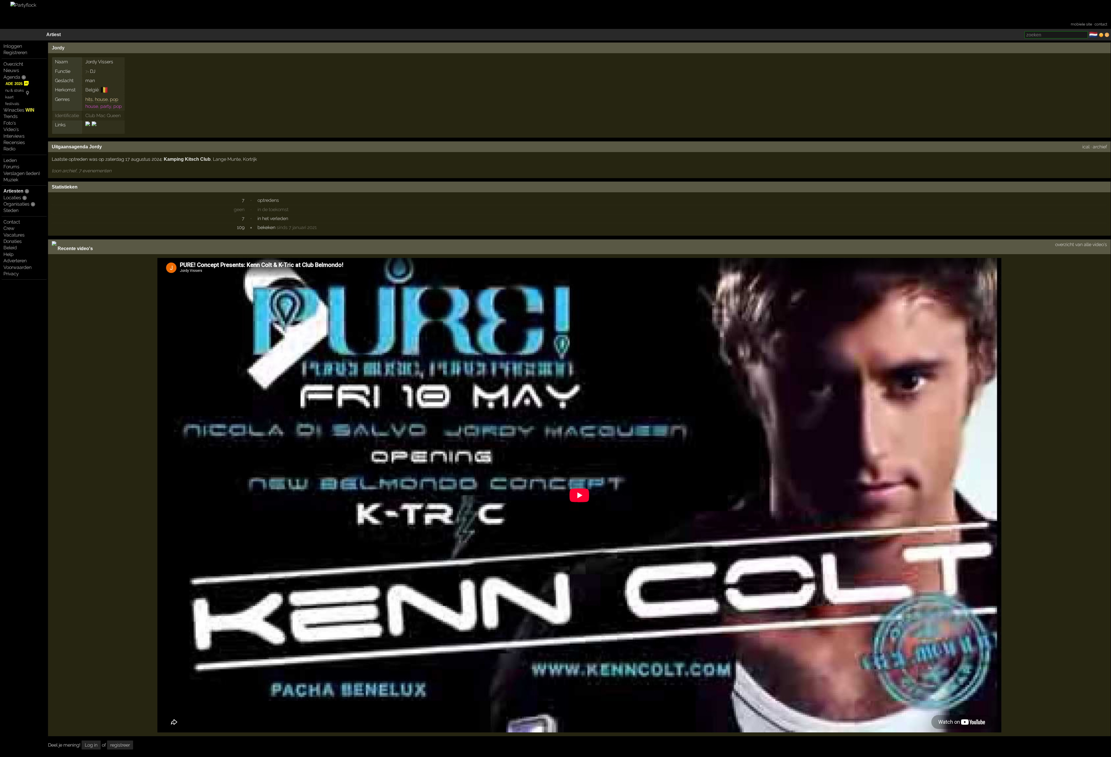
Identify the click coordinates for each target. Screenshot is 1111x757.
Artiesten (13, 191)
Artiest (53, 34)
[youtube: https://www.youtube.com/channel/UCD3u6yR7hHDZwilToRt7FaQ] (93, 128)
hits (89, 99)
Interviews (14, 136)
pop (114, 99)
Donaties (12, 241)
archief (1100, 146)
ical (1086, 146)
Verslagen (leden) (21, 173)
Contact (11, 222)
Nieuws (11, 70)
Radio (9, 149)
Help (8, 254)
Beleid (10, 247)
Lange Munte (227, 159)
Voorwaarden (17, 267)
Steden (11, 210)
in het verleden (272, 218)
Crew (8, 228)
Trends (10, 116)
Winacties (18, 110)
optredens (268, 200)
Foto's (9, 123)
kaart (9, 97)
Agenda (11, 77)
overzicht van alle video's (1081, 244)
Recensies (14, 142)
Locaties (12, 197)
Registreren (15, 52)
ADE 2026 (14, 84)
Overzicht (13, 64)
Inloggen (12, 46)
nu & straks (14, 90)
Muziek (10, 179)
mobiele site (1081, 24)
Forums (11, 166)
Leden (10, 160)
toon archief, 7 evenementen (81, 170)
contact (1101, 24)
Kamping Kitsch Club (187, 159)
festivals (12, 103)
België (92, 90)
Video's (11, 129)
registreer (120, 745)
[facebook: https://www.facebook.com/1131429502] (88, 128)
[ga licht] (1101, 35)
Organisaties (16, 204)
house (101, 99)
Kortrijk (250, 159)
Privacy (11, 273)
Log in (91, 745)
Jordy (58, 47)
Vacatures (14, 235)
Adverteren (15, 260)
